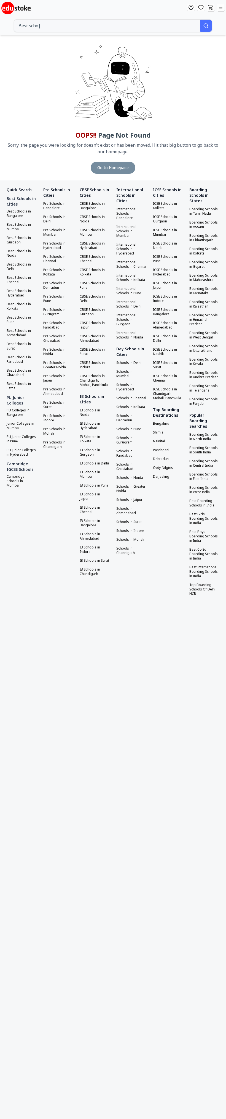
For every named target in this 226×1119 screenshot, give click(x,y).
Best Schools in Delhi (19, 266)
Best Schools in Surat (19, 346)
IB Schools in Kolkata (90, 439)
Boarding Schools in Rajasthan (203, 304)
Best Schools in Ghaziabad (19, 372)
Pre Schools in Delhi (54, 219)
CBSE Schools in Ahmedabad (92, 338)
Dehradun (161, 459)
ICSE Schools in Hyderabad (165, 272)
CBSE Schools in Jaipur (92, 325)
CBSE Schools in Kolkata (92, 272)
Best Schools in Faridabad (19, 359)
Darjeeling (161, 476)
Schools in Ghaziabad (124, 466)
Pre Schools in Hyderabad (54, 245)
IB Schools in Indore (90, 549)
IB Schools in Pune (94, 485)
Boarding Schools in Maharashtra (203, 277)
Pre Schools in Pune (54, 298)
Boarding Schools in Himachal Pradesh (203, 319)
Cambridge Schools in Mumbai (16, 481)
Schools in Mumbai (124, 373)
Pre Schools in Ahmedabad (54, 391)
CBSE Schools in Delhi (92, 298)
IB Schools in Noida (90, 412)
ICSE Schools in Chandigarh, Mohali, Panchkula (167, 393)
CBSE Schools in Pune (92, 285)
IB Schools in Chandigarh (90, 571)
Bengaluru (161, 423)
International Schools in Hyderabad (126, 249)
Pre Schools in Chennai (54, 258)
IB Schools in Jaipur (90, 496)
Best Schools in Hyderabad (19, 293)
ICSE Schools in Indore (165, 298)
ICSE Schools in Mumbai (165, 232)
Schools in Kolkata (130, 407)
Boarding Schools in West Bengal (203, 335)
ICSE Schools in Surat (165, 365)
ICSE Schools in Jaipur (165, 285)
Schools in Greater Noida (131, 488)
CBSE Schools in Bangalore (92, 205)
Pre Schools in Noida (54, 351)
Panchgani (161, 450)
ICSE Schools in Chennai (165, 378)
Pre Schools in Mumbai (54, 232)
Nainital (159, 441)
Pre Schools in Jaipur (54, 378)
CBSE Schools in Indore (92, 365)
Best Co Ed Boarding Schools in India (203, 554)
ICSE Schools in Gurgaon (165, 219)
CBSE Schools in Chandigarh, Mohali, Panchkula (94, 380)
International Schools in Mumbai (126, 231)
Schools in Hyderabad (125, 387)
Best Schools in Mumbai (19, 226)
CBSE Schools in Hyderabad (92, 245)
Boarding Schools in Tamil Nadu (203, 211)
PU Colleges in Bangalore (18, 412)
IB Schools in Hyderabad (90, 425)
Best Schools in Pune (19, 319)
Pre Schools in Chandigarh (54, 444)
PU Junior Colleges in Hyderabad (21, 452)
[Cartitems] (211, 8)
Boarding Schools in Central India (203, 463)
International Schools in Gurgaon (126, 319)
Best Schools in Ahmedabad (19, 333)
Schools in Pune (128, 429)
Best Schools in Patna (19, 386)
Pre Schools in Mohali (54, 431)
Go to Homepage (113, 167)
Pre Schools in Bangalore (54, 205)
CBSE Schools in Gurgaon (92, 312)
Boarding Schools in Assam (203, 224)
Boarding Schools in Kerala (203, 361)
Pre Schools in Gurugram (54, 312)
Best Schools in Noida (19, 253)
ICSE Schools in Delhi (165, 338)
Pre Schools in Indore (54, 418)
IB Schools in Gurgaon (90, 452)
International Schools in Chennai (131, 264)
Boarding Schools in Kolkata (203, 251)
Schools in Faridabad (124, 453)
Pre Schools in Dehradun (54, 285)
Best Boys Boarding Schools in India (203, 536)
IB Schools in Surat (94, 560)
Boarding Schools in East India (203, 476)
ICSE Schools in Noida (165, 245)
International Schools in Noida (129, 335)
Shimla (158, 432)
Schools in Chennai (131, 398)
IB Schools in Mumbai (90, 474)
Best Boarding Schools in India (201, 503)
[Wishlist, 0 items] (201, 8)
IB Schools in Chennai (90, 509)
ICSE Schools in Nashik (165, 351)
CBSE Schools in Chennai (92, 258)
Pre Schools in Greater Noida (54, 365)
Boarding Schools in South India (203, 450)
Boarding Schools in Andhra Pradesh (204, 375)
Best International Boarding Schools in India (203, 571)
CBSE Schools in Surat (92, 351)
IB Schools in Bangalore (90, 523)
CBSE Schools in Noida (92, 219)
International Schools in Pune (128, 291)
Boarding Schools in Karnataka (203, 291)
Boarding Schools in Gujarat (203, 264)
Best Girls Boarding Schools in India (203, 518)
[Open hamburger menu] (221, 8)
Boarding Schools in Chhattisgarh (203, 237)
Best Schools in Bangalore (19, 213)
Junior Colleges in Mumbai (20, 425)
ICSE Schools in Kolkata (165, 205)
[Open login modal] (191, 8)
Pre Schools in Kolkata (54, 272)
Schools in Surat (129, 522)
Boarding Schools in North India (203, 436)
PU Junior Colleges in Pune (21, 439)
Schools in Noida (129, 478)
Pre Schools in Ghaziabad (54, 338)
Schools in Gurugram (124, 440)
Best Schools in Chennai (19, 279)
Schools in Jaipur (129, 500)
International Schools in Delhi (128, 304)
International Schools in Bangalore (126, 213)
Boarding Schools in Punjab (203, 401)
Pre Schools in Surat (54, 404)
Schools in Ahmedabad (126, 510)
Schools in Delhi (128, 363)
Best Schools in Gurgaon (19, 240)
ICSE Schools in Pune (165, 258)
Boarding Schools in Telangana (203, 388)
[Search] (206, 26)
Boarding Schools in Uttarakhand (203, 348)
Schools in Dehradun (124, 418)
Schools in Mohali (130, 539)
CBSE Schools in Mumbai (92, 232)
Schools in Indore (130, 531)
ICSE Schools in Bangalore (165, 312)
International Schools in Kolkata (130, 277)
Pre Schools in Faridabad (54, 325)
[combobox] (107, 25)
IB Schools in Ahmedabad (90, 536)
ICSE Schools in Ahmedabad (165, 325)
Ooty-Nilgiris (163, 468)
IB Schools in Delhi (94, 463)
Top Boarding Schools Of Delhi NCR (202, 589)
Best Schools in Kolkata (19, 306)
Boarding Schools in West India (203, 489)
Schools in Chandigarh (125, 550)
